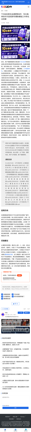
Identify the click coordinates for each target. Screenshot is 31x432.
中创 (6, 312)
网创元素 (15, 416)
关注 (21, 312)
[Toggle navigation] (28, 6)
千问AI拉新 (22, 62)
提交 (15, 407)
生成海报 (5, 308)
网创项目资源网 (14, 421)
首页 (2, 10)
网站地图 (11, 419)
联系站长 (19, 419)
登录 (19, 275)
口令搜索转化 (6, 296)
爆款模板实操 (9, 254)
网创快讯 (7, 416)
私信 (28, 312)
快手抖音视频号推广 (19, 296)
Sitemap (22, 416)
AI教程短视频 (6, 294)
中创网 (7, 22)
